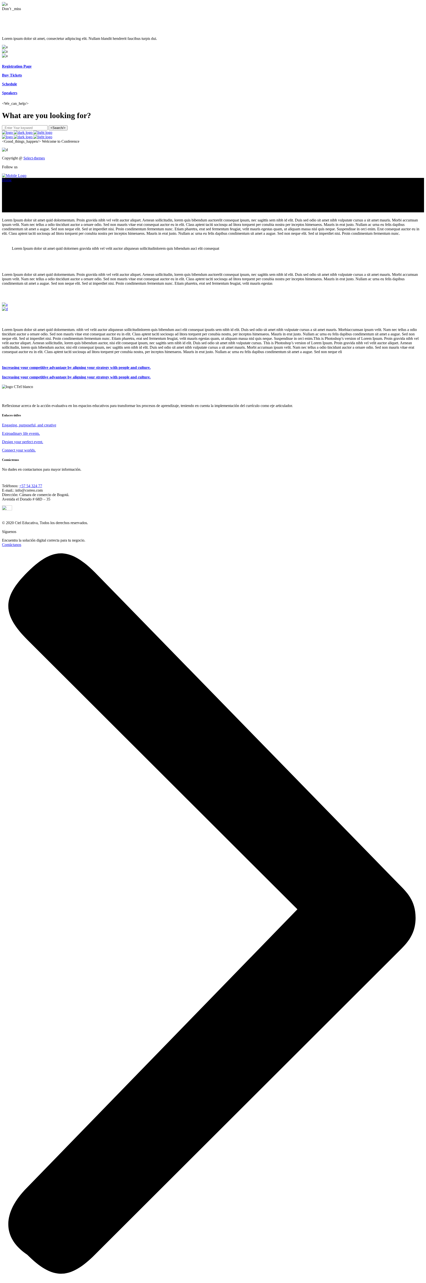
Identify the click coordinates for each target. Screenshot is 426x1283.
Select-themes (34, 158)
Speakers (9, 93)
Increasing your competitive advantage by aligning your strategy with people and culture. (76, 367)
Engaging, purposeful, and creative (29, 425)
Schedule (9, 84)
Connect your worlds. (19, 450)
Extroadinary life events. (21, 433)
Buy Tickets (12, 75)
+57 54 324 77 (30, 486)
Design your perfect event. (22, 442)
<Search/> (58, 128)
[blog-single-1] (5, 304)
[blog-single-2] (5, 309)
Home (7, 180)
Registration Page (17, 66)
